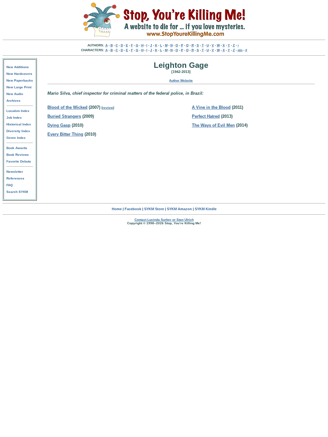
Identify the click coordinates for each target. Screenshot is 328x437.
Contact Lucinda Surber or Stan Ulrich (164, 219)
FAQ (9, 185)
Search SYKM (17, 192)
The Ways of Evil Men (213, 125)
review (107, 107)
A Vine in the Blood (211, 107)
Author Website (181, 80)
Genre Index (16, 137)
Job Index (14, 117)
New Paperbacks (19, 80)
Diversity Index (18, 131)
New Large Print (18, 87)
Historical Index (18, 124)
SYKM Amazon (179, 209)
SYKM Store (154, 209)
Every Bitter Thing (65, 134)
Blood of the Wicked (67, 107)
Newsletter (14, 171)
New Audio (14, 94)
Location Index (17, 111)
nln (240, 50)
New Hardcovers (19, 73)
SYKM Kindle (206, 209)
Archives (13, 100)
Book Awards (16, 148)
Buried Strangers (64, 116)
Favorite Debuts (18, 161)
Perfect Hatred (206, 116)
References (15, 178)
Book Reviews (17, 154)
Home (117, 209)
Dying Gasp (58, 125)
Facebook (133, 209)
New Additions (17, 67)
